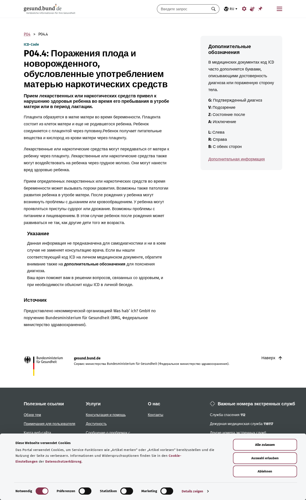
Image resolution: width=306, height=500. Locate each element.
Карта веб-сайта (37, 433)
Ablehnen (265, 471)
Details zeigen (192, 491)
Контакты (155, 415)
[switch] (85, 491)
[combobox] (182, 9)
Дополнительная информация (236, 159)
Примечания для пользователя (49, 424)
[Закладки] (260, 8)
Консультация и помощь (106, 415)
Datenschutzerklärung (63, 461)
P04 (27, 34)
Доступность (96, 424)
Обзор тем (32, 415)
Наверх (268, 357)
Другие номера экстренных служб (238, 433)
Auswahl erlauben (265, 458)
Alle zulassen (265, 445)
